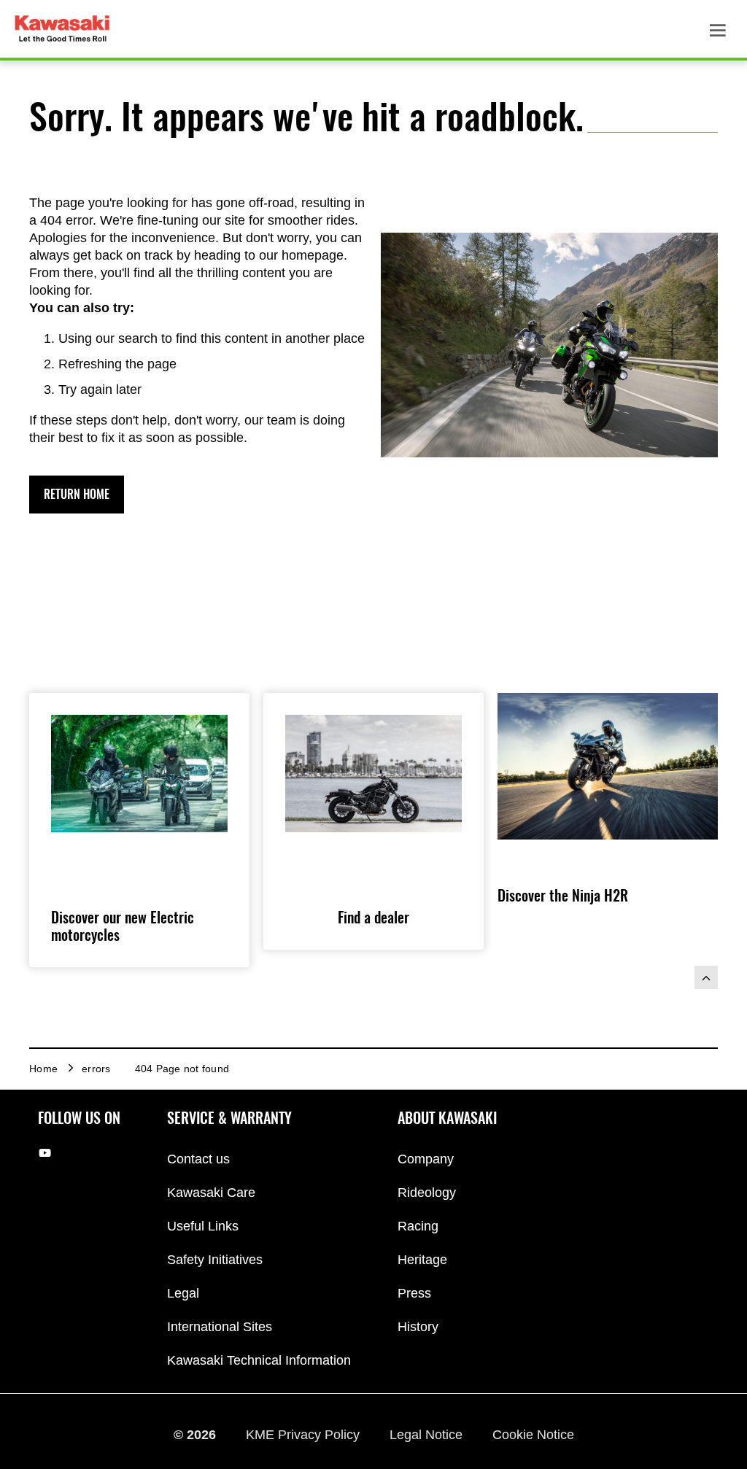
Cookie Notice (533, 1434)
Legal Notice (428, 1434)
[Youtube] (45, 1152)
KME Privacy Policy (304, 1434)
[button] (76, 494)
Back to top (706, 977)
